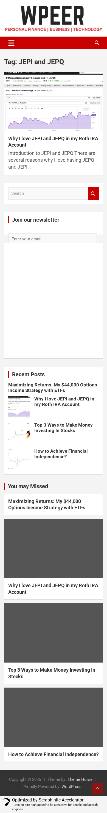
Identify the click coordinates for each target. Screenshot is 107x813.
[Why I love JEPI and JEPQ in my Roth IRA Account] (53, 101)
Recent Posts (28, 374)
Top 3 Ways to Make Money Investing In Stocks (63, 427)
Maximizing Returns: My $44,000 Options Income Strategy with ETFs (52, 387)
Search (93, 193)
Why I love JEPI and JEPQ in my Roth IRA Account (64, 401)
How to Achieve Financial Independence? (61, 453)
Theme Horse (79, 779)
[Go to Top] (97, 788)
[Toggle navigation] (11, 43)
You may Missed (28, 486)
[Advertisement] (53, 315)
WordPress (71, 786)
